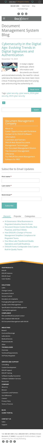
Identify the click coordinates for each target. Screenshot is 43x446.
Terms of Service (7, 404)
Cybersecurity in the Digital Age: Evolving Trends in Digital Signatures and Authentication (21, 49)
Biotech (4, 330)
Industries (6, 328)
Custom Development (9, 367)
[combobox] (16, 110)
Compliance (6, 313)
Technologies (7, 347)
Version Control (7, 296)
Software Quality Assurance (11, 376)
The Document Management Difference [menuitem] (17, 152)
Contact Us (6, 419)
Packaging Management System (12, 302)
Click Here (12, 2)
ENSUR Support (7, 370)
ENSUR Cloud (6, 276)
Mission (4, 390)
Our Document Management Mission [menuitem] (20, 148)
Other (4, 344)
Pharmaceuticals (7, 342)
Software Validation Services (11, 379)
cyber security (12, 93)
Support (4, 425)
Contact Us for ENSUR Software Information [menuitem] (18, 135)
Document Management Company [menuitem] (19, 122)
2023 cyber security (17, 96)
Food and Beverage (8, 333)
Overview (5, 350)
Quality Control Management (11, 305)
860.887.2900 (14, 6)
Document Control (8, 293)
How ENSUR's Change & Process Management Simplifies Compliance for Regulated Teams (20, 235)
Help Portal (25, 6)
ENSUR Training (7, 373)
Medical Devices (7, 339)
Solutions (6, 285)
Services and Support (10, 362)
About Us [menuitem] (9, 128)
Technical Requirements (10, 353)
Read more (34, 89)
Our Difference (7, 395)
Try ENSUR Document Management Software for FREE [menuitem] (20, 158)
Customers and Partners (10, 393)
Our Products (7, 268)
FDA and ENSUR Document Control (13, 316)
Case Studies (6, 279)
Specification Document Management (14, 307)
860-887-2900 (9, 434)
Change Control (7, 291)
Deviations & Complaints (10, 299)
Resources (5, 381)
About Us (5, 387)
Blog (33, 6)
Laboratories (6, 336)
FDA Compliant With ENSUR (10, 319)
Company (5, 384)
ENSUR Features (7, 273)
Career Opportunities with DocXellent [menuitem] (20, 131)
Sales (3, 422)
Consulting (5, 365)
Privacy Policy (6, 401)
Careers (4, 398)
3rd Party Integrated (8, 356)
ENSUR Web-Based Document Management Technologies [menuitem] (17, 144)
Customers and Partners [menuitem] (15, 140)
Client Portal (7, 413)
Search (36, 110)
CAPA (3, 288)
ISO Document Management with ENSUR (15, 321)
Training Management (9, 310)
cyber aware (24, 93)
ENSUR (4, 270)
